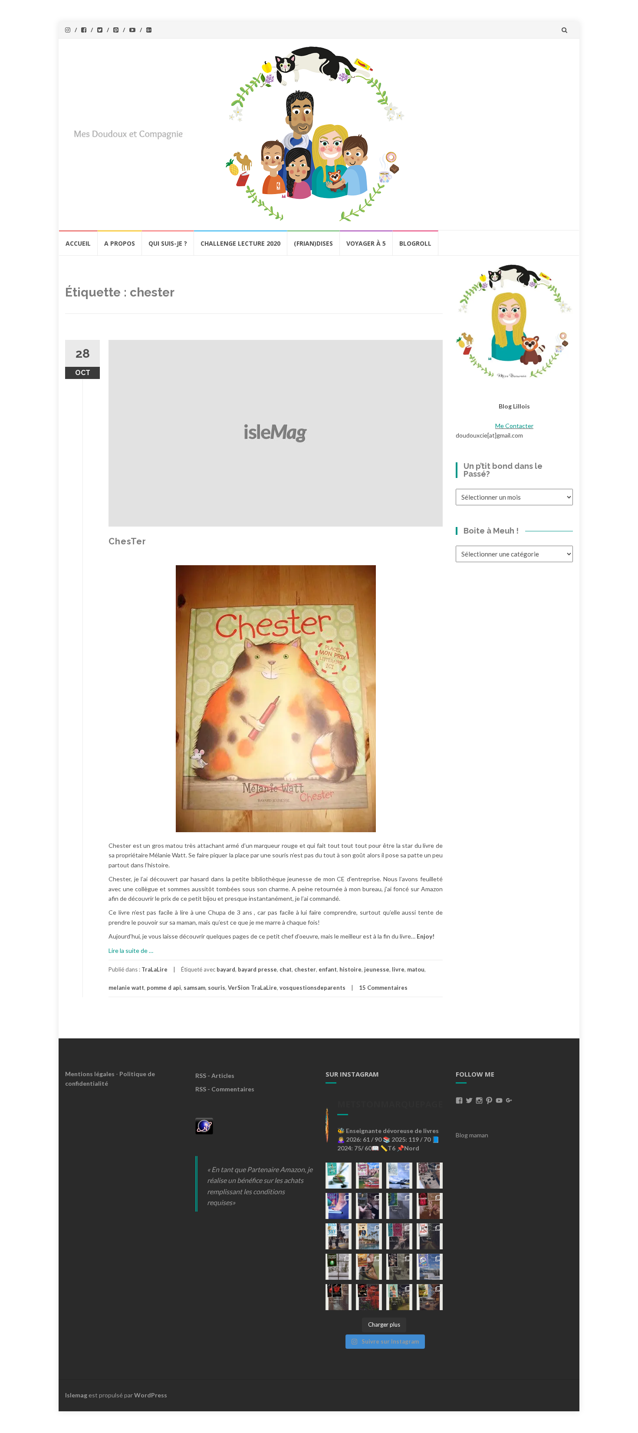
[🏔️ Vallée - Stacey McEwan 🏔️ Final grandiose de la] (399, 1206)
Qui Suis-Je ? (167, 243)
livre (398, 969)
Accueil (78, 243)
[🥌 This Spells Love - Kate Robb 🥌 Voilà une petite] (339, 1176)
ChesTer (127, 541)
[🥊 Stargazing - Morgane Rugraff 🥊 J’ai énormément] (430, 1206)
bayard (226, 969)
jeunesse (376, 969)
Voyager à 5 (366, 243)
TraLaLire (154, 969)
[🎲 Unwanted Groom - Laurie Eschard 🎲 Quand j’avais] (369, 1176)
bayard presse (257, 969)
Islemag (76, 1395)
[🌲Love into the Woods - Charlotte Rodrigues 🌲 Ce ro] (399, 1176)
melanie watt (126, 987)
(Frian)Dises (313, 243)
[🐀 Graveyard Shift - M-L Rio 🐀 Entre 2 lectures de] (399, 1267)
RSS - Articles (214, 1075)
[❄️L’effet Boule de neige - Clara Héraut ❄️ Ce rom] (430, 1267)
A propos (119, 243)
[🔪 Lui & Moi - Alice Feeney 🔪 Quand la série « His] (430, 1236)
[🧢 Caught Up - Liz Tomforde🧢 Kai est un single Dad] (369, 1267)
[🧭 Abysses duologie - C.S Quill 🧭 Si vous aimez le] (399, 1236)
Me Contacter (514, 425)
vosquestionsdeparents (312, 987)
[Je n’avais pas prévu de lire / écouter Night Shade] (430, 1176)
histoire (350, 969)
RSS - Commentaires (224, 1089)
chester (305, 969)
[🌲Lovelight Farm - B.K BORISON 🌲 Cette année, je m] (399, 1297)
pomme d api (164, 987)
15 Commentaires (383, 987)
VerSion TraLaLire (252, 987)
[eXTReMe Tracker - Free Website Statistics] (204, 1125)
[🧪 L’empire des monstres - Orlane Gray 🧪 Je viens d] (339, 1297)
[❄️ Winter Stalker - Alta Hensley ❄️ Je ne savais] (339, 1267)
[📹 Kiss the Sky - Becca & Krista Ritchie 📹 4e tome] (339, 1236)
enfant (328, 969)
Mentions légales (90, 1073)
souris (216, 987)
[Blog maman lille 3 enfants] (514, 320)
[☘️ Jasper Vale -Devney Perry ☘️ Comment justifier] (430, 1297)
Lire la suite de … (131, 950)
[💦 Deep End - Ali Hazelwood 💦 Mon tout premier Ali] (339, 1206)
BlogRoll (415, 243)
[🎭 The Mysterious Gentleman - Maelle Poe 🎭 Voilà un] (369, 1206)
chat (286, 969)
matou (415, 969)
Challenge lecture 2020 (240, 243)
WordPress (150, 1395)
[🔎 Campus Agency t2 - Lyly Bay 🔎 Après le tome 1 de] (369, 1236)
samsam (194, 987)
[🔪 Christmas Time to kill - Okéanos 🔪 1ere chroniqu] (369, 1297)
